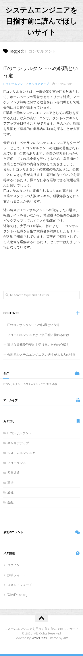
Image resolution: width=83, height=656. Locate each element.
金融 (54, 384)
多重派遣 (13, 472)
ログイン (13, 565)
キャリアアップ (39, 84)
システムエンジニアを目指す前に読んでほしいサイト (41, 21)
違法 (48, 384)
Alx (65, 638)
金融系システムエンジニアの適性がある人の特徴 (41, 354)
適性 (10, 492)
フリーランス (16, 463)
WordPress (39, 638)
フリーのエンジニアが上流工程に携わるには (38, 335)
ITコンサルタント (14, 84)
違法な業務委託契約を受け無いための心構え (38, 344)
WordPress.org (17, 595)
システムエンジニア (34, 384)
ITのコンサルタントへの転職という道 (33, 325)
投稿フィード (16, 575)
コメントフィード (19, 585)
